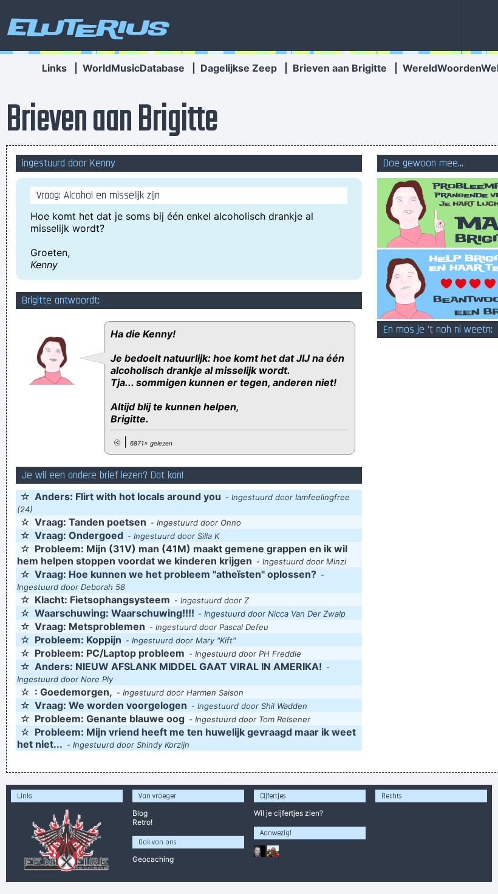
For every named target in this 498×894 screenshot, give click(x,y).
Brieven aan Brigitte (340, 68)
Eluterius (86, 27)
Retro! (142, 822)
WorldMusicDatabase (134, 68)
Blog (140, 813)
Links (54, 68)
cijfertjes (288, 813)
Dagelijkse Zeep (238, 68)
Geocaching (153, 859)
